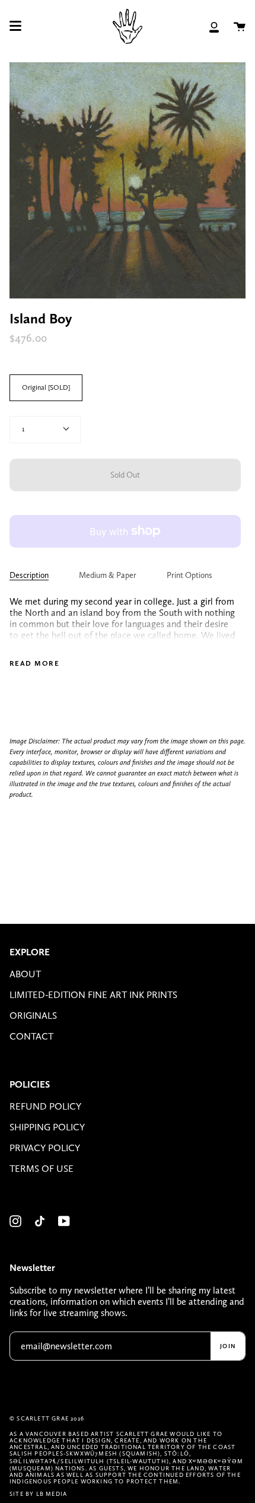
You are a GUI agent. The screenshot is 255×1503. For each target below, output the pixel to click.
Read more (34, 663)
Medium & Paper (107, 575)
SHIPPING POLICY (47, 1127)
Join (227, 1345)
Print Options (189, 575)
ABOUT (25, 974)
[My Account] (214, 26)
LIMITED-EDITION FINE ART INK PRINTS (93, 994)
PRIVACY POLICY (44, 1148)
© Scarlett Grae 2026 (46, 1418)
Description (29, 575)
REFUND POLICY (45, 1106)
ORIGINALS (33, 1015)
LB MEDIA (52, 1494)
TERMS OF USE (41, 1168)
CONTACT (31, 1036)
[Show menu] (15, 26)
